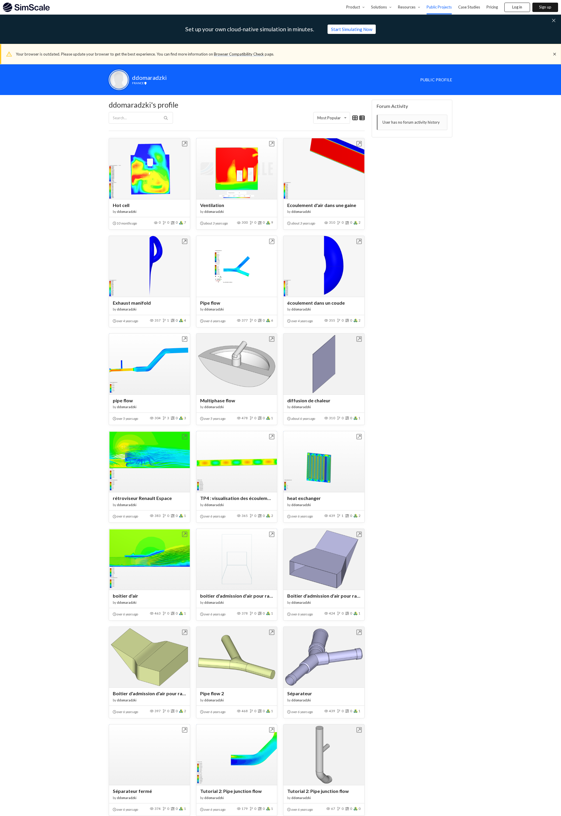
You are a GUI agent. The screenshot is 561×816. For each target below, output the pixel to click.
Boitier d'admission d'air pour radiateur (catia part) (324, 595)
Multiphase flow (217, 400)
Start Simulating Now (351, 29)
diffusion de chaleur (308, 400)
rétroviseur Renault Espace (142, 498)
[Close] (554, 54)
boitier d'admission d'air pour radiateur (236, 595)
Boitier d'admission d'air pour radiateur (149, 693)
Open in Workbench (185, 143)
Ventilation (212, 205)
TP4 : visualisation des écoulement (236, 498)
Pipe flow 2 (212, 693)
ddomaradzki (126, 211)
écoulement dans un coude (316, 303)
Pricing (492, 7)
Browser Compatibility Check (239, 54)
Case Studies (469, 7)
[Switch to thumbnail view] (355, 118)
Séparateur (299, 693)
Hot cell (121, 205)
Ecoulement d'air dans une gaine (321, 205)
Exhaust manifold (132, 303)
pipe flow (123, 400)
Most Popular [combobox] (329, 117)
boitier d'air (125, 595)
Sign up (545, 7)
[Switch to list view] (362, 118)
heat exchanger (304, 498)
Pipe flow (210, 303)
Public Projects (439, 7)
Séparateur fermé (132, 791)
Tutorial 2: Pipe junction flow (231, 791)
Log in (517, 7)
